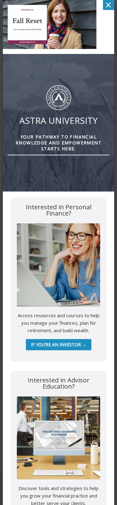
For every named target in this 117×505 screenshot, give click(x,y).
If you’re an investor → (58, 344)
